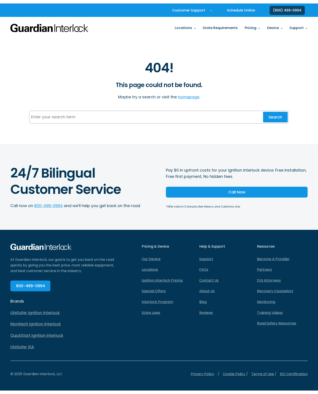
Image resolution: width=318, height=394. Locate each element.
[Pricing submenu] (259, 28)
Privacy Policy (202, 373)
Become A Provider (273, 258)
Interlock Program (157, 301)
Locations (150, 269)
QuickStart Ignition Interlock (36, 335)
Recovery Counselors (275, 291)
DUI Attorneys (269, 280)
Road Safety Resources (276, 323)
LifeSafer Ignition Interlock (35, 312)
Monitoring (266, 301)
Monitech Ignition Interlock (35, 324)
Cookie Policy (234, 373)
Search (275, 117)
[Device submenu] (282, 28)
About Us (207, 291)
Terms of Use (262, 373)
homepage (188, 97)
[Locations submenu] (195, 28)
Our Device (151, 258)
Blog (203, 301)
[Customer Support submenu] (211, 10)
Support (206, 258)
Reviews (206, 312)
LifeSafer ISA (22, 347)
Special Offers (154, 291)
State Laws (151, 312)
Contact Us (208, 280)
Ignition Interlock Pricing (162, 280)
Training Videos (270, 312)
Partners (264, 269)
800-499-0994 (48, 205)
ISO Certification (294, 373)
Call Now (236, 192)
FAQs (203, 269)
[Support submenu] (306, 28)
